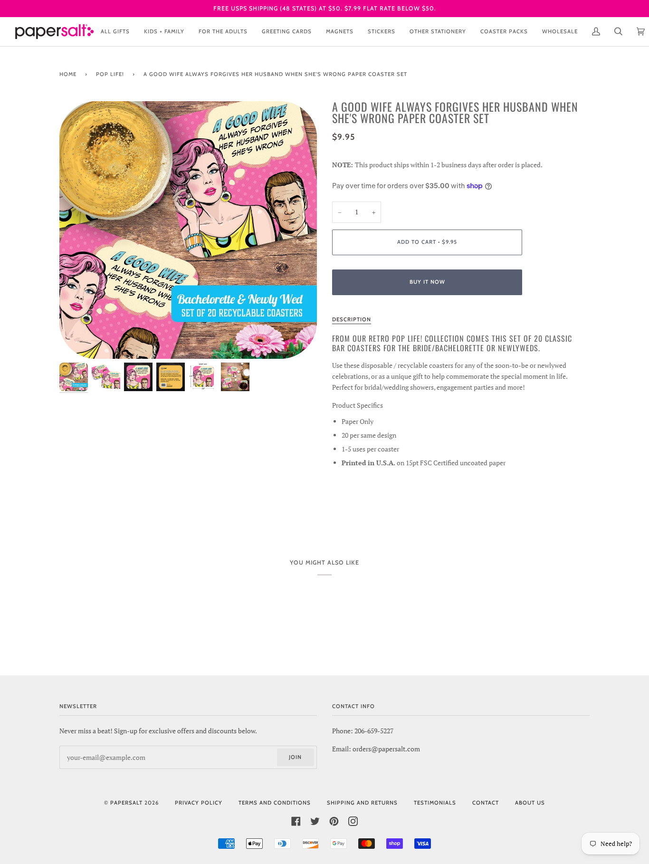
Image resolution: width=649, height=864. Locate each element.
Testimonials (435, 802)
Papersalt (126, 802)
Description (351, 319)
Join (295, 757)
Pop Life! (110, 74)
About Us (530, 802)
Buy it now (427, 281)
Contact (485, 802)
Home (67, 74)
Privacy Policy (198, 802)
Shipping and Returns (362, 802)
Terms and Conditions (275, 802)
